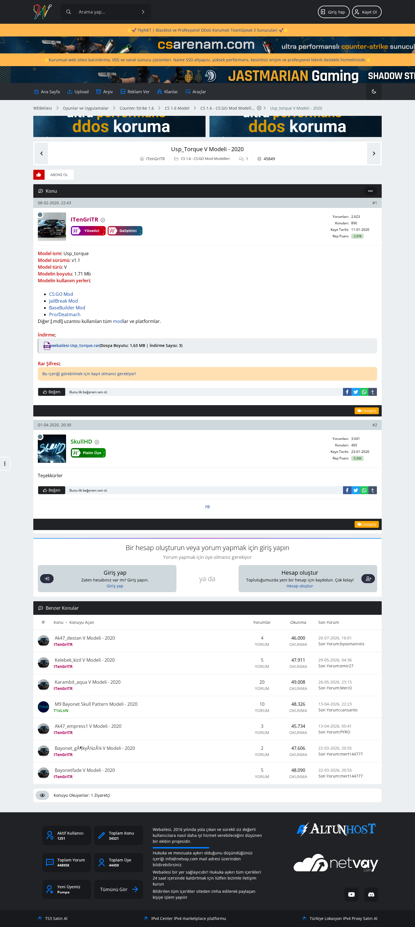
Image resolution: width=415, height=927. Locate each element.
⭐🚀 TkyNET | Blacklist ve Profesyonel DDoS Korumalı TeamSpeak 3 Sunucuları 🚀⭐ (207, 30)
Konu (59, 622)
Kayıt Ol (369, 12)
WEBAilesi (42, 108)
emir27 (346, 665)
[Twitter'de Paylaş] (355, 392)
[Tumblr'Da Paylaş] (372, 392)
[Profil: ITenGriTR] (52, 226)
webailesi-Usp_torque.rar (75, 345)
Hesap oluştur (300, 586)
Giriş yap (115, 586)
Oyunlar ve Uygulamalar (86, 108)
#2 (374, 424)
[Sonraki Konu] (374, 153)
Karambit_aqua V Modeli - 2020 (87, 682)
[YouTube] (351, 894)
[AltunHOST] (336, 829)
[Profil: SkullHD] (52, 449)
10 (262, 704)
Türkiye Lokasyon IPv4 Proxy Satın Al (343, 918)
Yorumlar (262, 622)
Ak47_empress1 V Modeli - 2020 (87, 726)
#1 (374, 202)
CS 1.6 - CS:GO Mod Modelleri (227, 108)
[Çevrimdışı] (40, 214)
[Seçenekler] (370, 191)
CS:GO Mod (61, 294)
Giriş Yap (336, 12)
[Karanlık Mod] (374, 91)
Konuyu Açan (81, 622)
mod (118, 321)
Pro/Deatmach (64, 314)
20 (262, 682)
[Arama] (68, 12)
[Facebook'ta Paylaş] (347, 392)
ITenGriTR (155, 158)
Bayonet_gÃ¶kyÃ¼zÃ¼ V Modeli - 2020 (94, 748)
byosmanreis (352, 643)
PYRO (345, 732)
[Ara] (143, 12)
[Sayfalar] (259, 108)
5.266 (357, 458)
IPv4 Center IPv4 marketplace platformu (188, 918)
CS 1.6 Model (177, 108)
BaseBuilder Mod (67, 308)
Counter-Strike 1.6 (137, 108)
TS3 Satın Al (56, 918)
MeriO (346, 688)
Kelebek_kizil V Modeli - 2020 (84, 660)
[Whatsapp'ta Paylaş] (364, 392)
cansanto (348, 710)
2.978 (357, 236)
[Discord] (371, 894)
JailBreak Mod (63, 301)
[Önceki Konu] (41, 153)
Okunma (298, 622)
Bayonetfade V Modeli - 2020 (84, 770)
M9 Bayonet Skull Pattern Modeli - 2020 (95, 704)
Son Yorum (328, 622)
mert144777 (351, 754)
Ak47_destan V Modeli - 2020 (84, 638)
